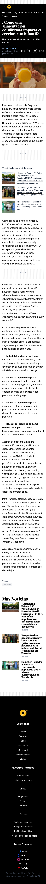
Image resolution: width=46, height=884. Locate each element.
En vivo (23, 801)
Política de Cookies (23, 831)
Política (28, 12)
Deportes (6, 12)
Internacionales (23, 754)
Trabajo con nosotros (23, 826)
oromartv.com (23, 775)
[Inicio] (9, 7)
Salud (23, 741)
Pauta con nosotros (23, 822)
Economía (23, 745)
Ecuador (7, 585)
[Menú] (3, 6)
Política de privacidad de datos (23, 835)
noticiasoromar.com (23, 780)
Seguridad (18, 12)
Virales (23, 759)
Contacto (23, 805)
